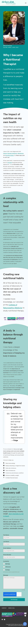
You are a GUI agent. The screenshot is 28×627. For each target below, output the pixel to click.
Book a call (11, 608)
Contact (4, 608)
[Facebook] (2, 619)
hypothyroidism (9, 155)
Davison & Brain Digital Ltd (20, 625)
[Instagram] (4, 619)
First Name (6, 535)
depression (21, 153)
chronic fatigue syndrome (10, 153)
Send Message (14, 599)
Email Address (7, 548)
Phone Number (7, 554)
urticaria (10, 162)
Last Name (6, 541)
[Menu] (25, 3)
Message (5, 575)
